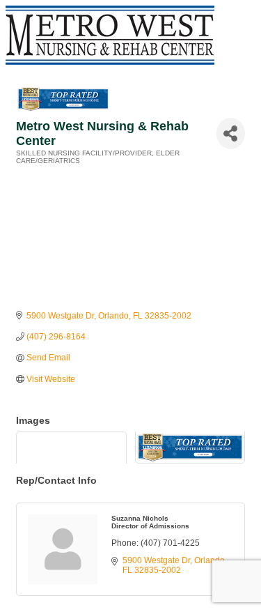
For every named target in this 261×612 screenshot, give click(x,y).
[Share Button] (230, 133)
